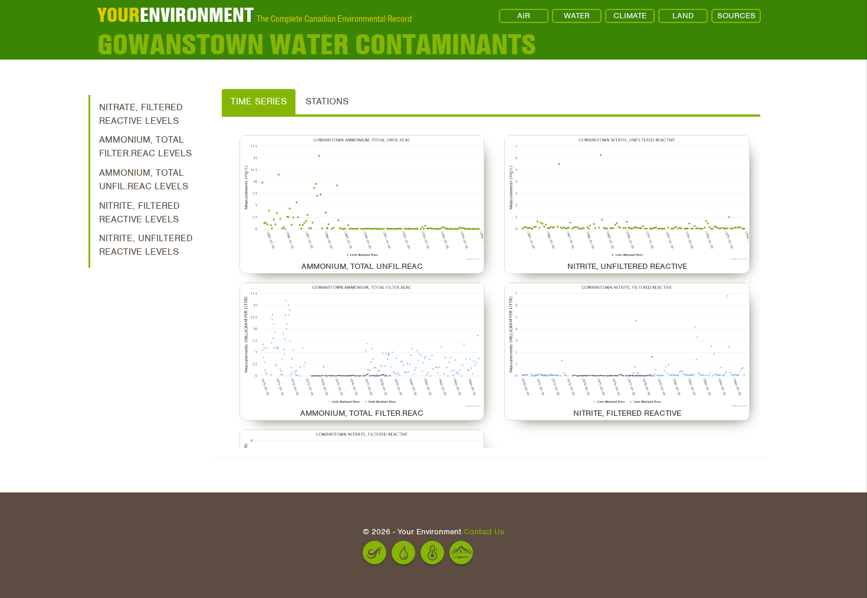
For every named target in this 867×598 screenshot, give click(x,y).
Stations (327, 101)
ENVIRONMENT (175, 15)
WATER (577, 16)
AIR (523, 16)
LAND (683, 16)
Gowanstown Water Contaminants (316, 44)
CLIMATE (629, 16)
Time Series (259, 101)
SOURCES (736, 16)
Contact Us (484, 532)
